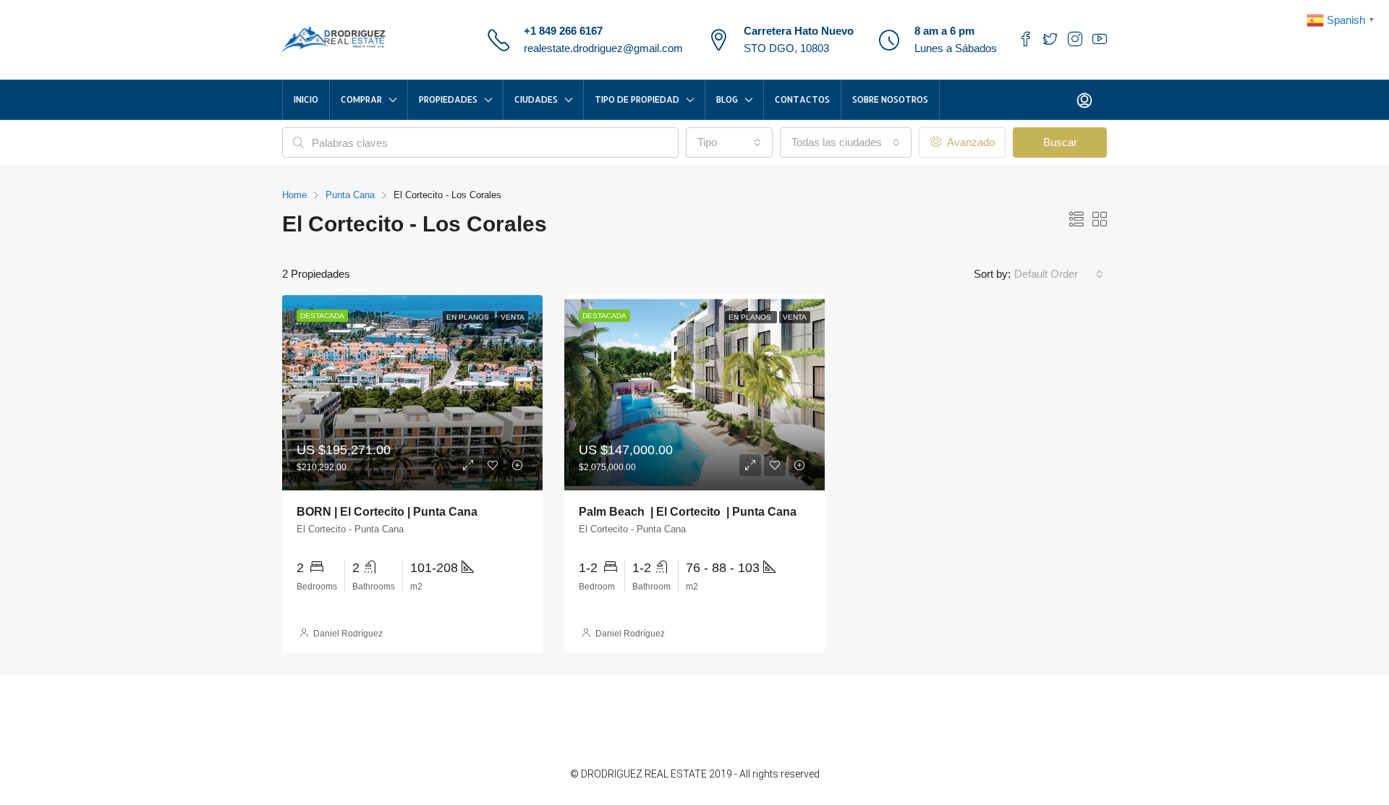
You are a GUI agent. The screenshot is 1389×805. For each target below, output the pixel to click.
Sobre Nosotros (890, 99)
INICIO (306, 99)
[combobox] (729, 142)
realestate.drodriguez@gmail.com (603, 48)
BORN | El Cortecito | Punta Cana (387, 512)
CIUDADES (536, 99)
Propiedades (448, 99)
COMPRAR (361, 99)
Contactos (802, 99)
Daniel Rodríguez (348, 634)
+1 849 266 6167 (563, 31)
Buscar (1060, 142)
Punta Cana (350, 194)
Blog (727, 99)
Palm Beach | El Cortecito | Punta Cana (688, 512)
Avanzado (969, 142)
